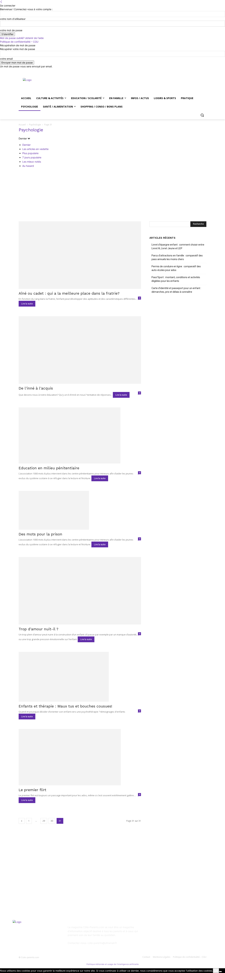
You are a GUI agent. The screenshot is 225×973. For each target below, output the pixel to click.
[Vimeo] (199, 71)
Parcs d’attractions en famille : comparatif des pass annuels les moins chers (177, 257)
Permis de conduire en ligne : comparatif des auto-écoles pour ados (176, 268)
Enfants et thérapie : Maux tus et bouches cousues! (65, 706)
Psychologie (35, 124)
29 (44, 820)
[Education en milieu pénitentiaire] (80, 435)
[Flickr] (170, 929)
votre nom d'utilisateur (12, 18)
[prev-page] (22, 821)
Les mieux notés (31, 161)
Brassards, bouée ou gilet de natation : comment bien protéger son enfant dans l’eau (45, 886)
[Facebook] (185, 71)
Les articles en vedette (35, 148)
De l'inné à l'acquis (36, 388)
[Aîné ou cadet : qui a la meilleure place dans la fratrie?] (80, 255)
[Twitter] (195, 71)
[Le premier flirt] (80, 757)
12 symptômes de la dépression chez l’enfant (114, 879)
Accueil (22, 124)
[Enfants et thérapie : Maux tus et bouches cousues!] (80, 677)
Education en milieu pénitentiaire (49, 468)
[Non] (220, 971)
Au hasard (28, 165)
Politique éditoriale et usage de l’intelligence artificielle (112, 964)
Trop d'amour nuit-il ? (38, 629)
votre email (6, 58)
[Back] (1, 1)
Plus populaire (30, 153)
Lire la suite (27, 303)
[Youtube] (204, 71)
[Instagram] (190, 71)
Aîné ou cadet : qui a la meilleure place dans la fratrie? (69, 293)
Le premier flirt (32, 790)
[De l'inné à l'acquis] (80, 350)
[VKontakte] (187, 929)
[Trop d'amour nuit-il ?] (80, 591)
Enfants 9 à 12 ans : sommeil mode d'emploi (113, 870)
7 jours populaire (31, 157)
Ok (216, 970)
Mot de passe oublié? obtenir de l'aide (22, 37)
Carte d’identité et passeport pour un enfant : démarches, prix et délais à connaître (176, 290)
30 (52, 820)
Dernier (26, 144)
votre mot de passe (11, 30)
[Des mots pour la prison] (80, 510)
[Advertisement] (112, 195)
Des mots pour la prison (40, 534)
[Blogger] (152, 929)
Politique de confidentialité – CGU (19, 41)
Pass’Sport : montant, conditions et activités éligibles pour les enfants (176, 279)
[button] (202, 115)
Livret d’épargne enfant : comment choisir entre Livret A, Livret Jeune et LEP (178, 246)
